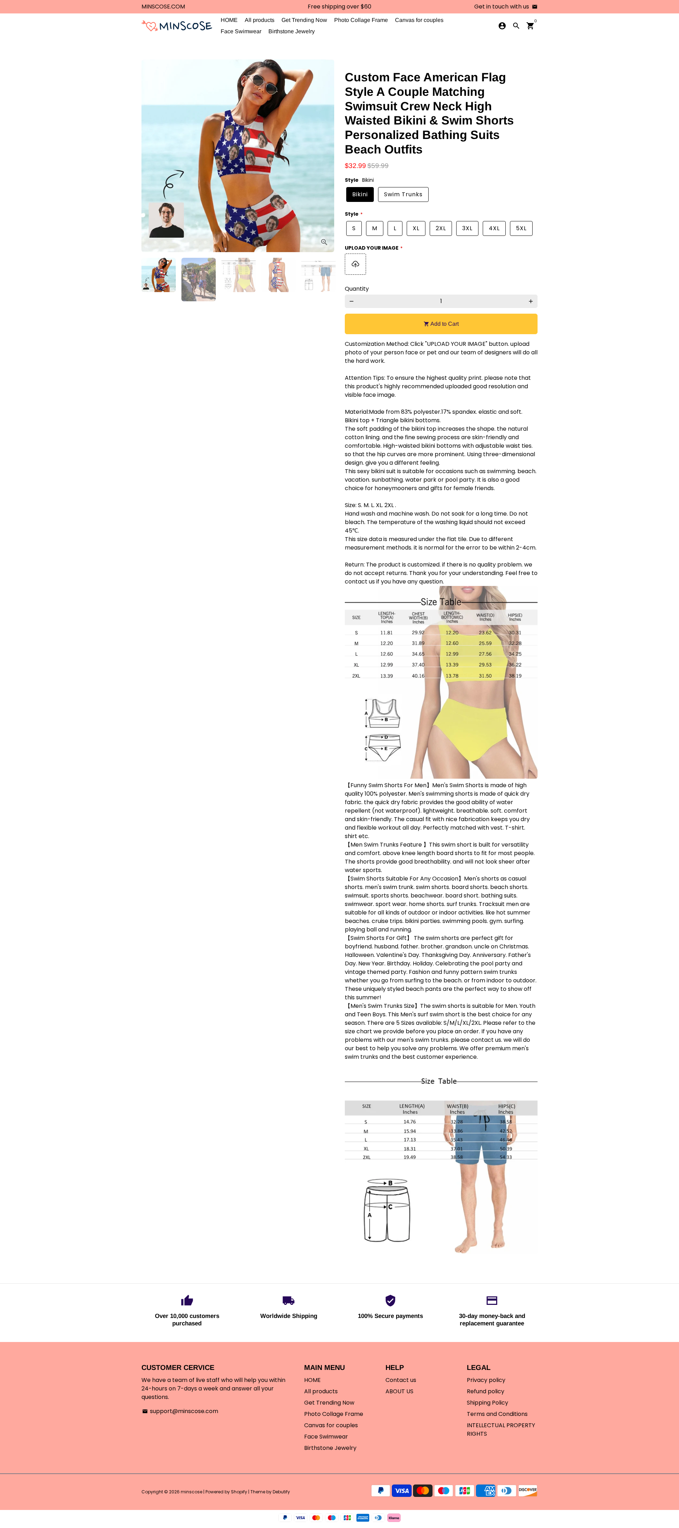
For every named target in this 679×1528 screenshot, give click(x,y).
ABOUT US (399, 1391)
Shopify (239, 1492)
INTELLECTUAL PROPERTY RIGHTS (501, 1429)
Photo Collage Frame (361, 20)
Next (324, 156)
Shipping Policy (487, 1403)
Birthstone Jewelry (291, 31)
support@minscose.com (180, 1411)
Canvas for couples (419, 20)
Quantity (357, 289)
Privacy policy (486, 1380)
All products (259, 20)
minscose (191, 1492)
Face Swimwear (241, 31)
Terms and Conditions (497, 1414)
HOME (229, 20)
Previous (151, 156)
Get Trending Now (304, 20)
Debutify (281, 1492)
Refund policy (485, 1391)
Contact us (400, 1380)
